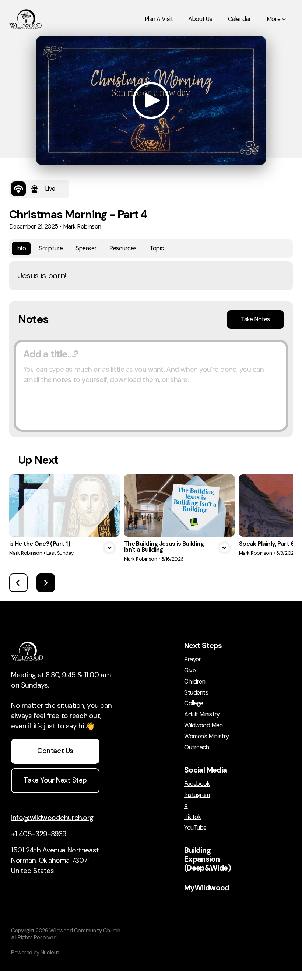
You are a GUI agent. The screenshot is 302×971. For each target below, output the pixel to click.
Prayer (192, 659)
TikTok (192, 817)
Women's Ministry (206, 736)
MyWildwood (206, 888)
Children (194, 681)
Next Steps (203, 645)
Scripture (51, 248)
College (193, 703)
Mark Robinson (82, 226)
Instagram (197, 795)
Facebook (197, 784)
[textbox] (151, 386)
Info (21, 248)
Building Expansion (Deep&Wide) (207, 859)
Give (190, 670)
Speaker (86, 248)
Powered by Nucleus (35, 952)
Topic (157, 248)
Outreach (196, 747)
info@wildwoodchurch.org (52, 817)
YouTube (195, 827)
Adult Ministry (202, 714)
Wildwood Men (203, 725)
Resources (123, 248)
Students (196, 692)
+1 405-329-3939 (38, 833)
